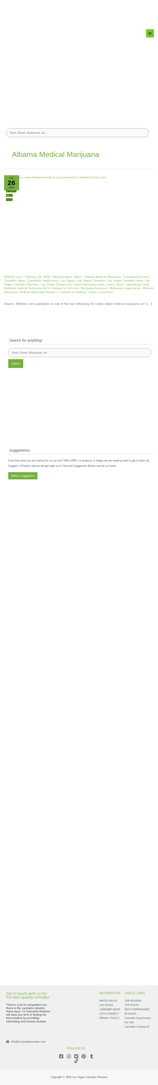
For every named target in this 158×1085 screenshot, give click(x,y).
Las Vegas (68, 280)
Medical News (62, 276)
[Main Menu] (150, 33)
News (78, 276)
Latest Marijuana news (89, 284)
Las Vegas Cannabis (91, 280)
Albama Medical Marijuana (103, 276)
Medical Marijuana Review (38, 292)
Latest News (115, 284)
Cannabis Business (136, 276)
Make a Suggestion (22, 475)
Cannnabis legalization (43, 280)
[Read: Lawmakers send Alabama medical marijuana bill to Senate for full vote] (79, 225)
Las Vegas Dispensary (56, 284)
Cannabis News (14, 280)
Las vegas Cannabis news (125, 280)
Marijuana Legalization (125, 288)
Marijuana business (94, 288)
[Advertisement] (79, 93)
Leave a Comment (100, 292)
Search (16, 363)
